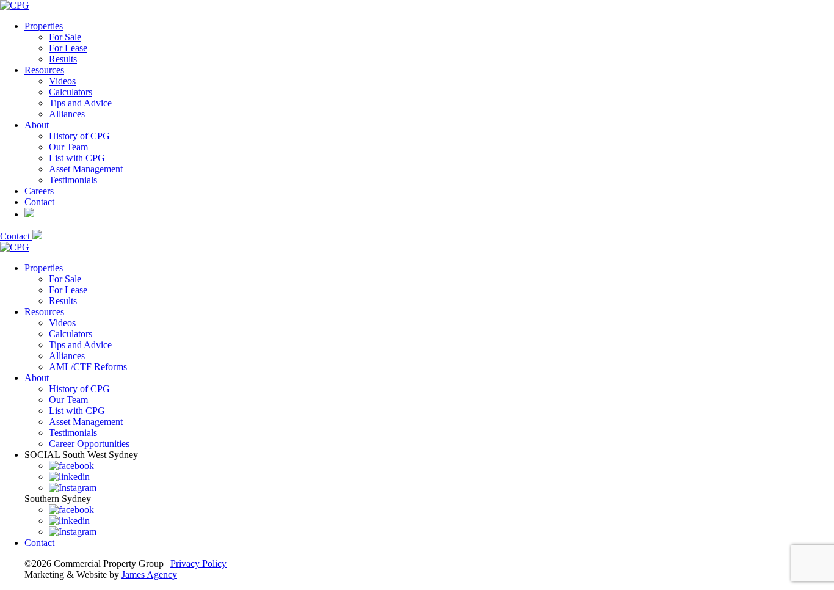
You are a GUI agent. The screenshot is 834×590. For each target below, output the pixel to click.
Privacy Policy (198, 563)
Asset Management (86, 169)
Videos (62, 81)
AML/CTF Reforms (88, 367)
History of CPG (79, 136)
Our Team (68, 147)
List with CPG (77, 158)
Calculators (70, 92)
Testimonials (73, 180)
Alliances (67, 114)
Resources (44, 70)
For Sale (65, 37)
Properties (43, 26)
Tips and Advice (80, 103)
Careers (39, 191)
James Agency (149, 574)
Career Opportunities (89, 444)
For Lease (68, 48)
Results (63, 59)
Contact (39, 202)
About (36, 125)
